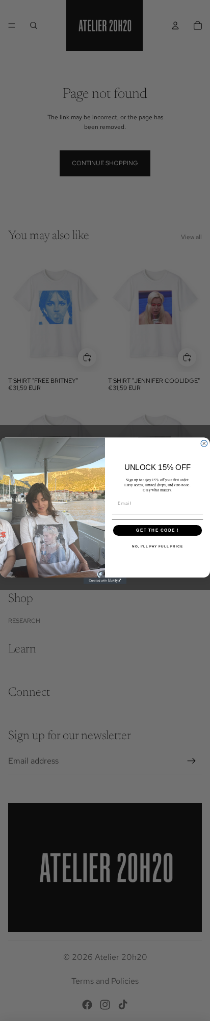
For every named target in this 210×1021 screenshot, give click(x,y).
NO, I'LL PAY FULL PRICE (157, 546)
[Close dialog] (204, 443)
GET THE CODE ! (157, 530)
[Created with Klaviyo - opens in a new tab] (105, 580)
